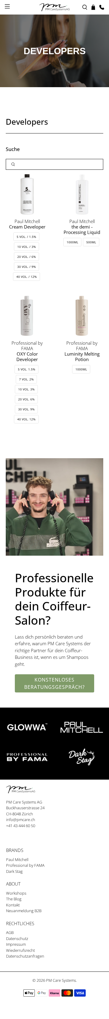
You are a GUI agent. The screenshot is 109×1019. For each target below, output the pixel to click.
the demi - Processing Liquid (82, 229)
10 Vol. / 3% (26, 247)
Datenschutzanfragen (25, 956)
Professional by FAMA (25, 865)
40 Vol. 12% (26, 419)
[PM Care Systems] (54, 7)
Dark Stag (14, 871)
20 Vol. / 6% (26, 257)
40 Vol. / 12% (26, 276)
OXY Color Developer (27, 356)
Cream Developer (27, 227)
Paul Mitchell (17, 859)
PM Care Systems (61, 980)
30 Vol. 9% (26, 409)
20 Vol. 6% (26, 399)
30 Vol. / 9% (26, 267)
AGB (10, 932)
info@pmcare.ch (20, 819)
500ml (91, 242)
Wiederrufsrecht (20, 950)
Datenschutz (17, 938)
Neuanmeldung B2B (23, 910)
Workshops (16, 893)
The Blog (13, 899)
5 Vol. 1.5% (26, 369)
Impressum (16, 944)
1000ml (72, 242)
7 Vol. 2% (26, 379)
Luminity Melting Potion (82, 356)
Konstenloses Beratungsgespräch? (54, 683)
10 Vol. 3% (26, 389)
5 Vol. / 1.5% (26, 237)
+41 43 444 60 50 (20, 825)
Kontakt (13, 905)
